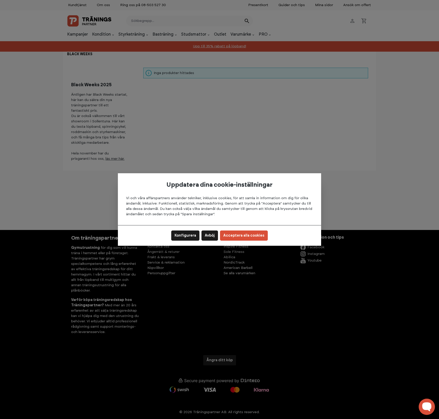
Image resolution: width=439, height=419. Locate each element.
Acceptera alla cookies (243, 235)
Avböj (210, 235)
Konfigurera (185, 235)
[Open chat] (427, 407)
